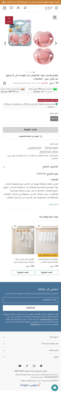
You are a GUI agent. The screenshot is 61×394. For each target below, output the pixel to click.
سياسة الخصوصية (46, 319)
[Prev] (56, 43)
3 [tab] (29, 72)
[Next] (5, 43)
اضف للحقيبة (46, 273)
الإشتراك (30, 308)
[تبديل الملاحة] (56, 8)
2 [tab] (31, 72)
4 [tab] (27, 72)
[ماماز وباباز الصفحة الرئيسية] (48, 8)
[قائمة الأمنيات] (39, 226)
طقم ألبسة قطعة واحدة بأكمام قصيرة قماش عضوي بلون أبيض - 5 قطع (47, 261)
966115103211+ (35, 324)
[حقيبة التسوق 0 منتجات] (4, 8)
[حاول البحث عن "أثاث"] (25, 8)
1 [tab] (33, 72)
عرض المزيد (53, 204)
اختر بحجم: (54, 114)
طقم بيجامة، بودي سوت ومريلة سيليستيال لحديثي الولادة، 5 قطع (23, 261)
